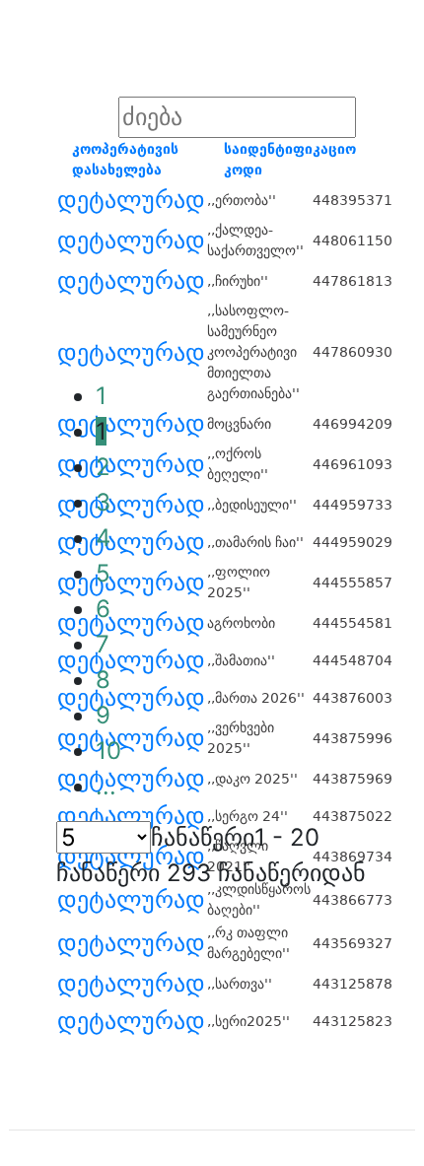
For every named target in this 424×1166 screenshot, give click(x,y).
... (106, 786)
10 (108, 750)
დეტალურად (131, 200)
